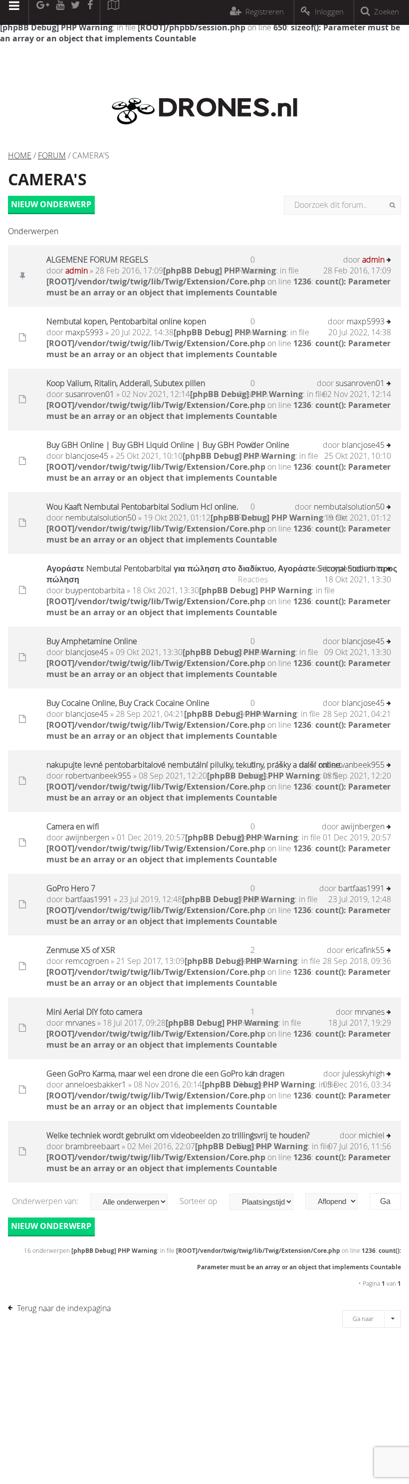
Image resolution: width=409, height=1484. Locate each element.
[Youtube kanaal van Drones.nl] (59, 12)
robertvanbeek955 (98, 775)
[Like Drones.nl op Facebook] (90, 12)
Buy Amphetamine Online (91, 641)
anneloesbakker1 (95, 1084)
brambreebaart (92, 1146)
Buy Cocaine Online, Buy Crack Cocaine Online (127, 702)
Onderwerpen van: (46, 1201)
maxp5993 (84, 332)
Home (19, 155)
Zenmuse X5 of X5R (80, 949)
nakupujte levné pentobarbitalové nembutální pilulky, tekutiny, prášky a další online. (194, 764)
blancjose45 (86, 455)
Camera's (47, 179)
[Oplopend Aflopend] (336, 1201)
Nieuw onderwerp (51, 204)
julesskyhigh (363, 1073)
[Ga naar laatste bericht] (389, 261)
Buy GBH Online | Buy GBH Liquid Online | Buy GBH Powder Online (167, 444)
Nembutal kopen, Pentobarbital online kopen (126, 321)
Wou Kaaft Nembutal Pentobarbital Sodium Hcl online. (142, 506)
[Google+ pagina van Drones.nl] (42, 12)
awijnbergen (87, 837)
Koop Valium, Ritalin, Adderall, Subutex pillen (125, 383)
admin (76, 270)
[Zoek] (392, 205)
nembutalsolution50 (100, 517)
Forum (52, 155)
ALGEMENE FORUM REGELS (97, 259)
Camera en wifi (72, 826)
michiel (372, 1135)
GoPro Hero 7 (70, 888)
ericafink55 (365, 949)
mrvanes (80, 1022)
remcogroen (87, 960)
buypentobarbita (95, 590)
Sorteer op (199, 1201)
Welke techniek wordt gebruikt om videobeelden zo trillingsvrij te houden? (178, 1135)
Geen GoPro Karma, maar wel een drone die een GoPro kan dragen (165, 1073)
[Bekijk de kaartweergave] (113, 12)
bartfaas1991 (88, 899)
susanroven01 (89, 394)
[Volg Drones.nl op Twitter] (76, 12)
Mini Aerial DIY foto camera (94, 1011)
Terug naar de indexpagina (64, 1308)
